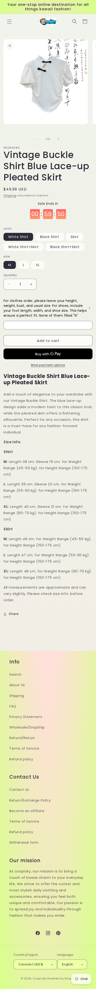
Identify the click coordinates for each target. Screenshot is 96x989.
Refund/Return (22, 738)
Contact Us (19, 789)
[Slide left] (38, 139)
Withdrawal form (24, 842)
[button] (9, 21)
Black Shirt (49, 236)
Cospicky (39, 978)
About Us (17, 685)
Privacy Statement (25, 716)
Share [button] (14, 614)
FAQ (12, 706)
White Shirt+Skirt (23, 247)
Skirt (75, 236)
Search (15, 674)
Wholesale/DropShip (27, 727)
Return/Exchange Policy (30, 800)
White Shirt (18, 236)
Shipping (9, 195)
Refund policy (21, 759)
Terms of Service (24, 748)
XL (38, 265)
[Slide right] (58, 139)
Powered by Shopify (61, 978)
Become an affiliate (26, 811)
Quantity (10, 275)
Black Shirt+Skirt (65, 247)
